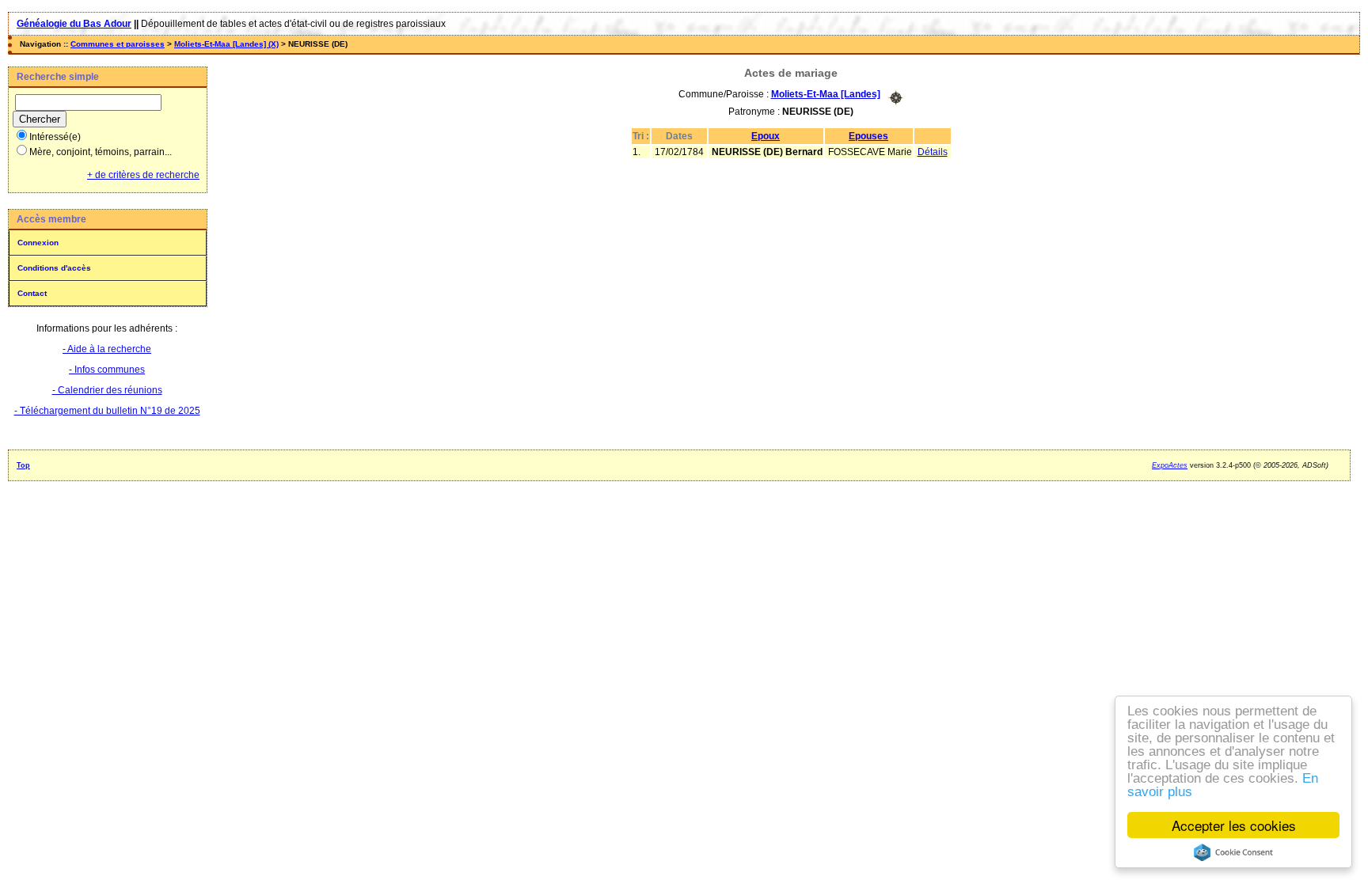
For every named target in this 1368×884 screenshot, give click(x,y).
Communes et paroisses (117, 44)
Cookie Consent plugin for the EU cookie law (1233, 852)
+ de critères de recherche (143, 174)
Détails (933, 151)
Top (23, 465)
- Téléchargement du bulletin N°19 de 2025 (107, 410)
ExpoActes (1170, 465)
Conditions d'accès (54, 268)
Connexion (38, 242)
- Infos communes (107, 369)
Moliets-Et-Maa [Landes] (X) (226, 44)
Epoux (765, 136)
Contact (32, 293)
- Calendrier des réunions (107, 390)
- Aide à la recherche (107, 349)
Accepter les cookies (1234, 825)
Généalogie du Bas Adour (74, 23)
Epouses (868, 136)
